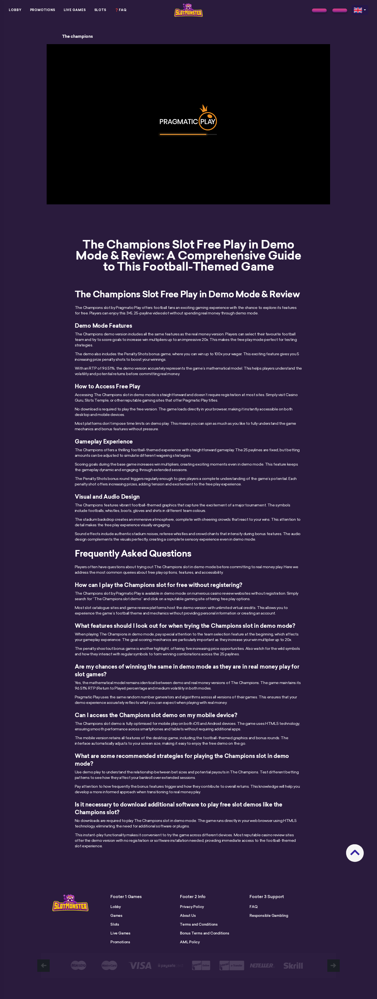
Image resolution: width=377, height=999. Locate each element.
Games (116, 915)
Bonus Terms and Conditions (204, 933)
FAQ (253, 906)
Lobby (15, 10)
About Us (188, 915)
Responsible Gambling (268, 915)
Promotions (42, 10)
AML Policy (190, 941)
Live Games (75, 10)
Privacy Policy (192, 906)
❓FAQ (121, 10)
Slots (100, 10)
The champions (77, 36)
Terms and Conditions (199, 924)
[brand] (319, 10)
